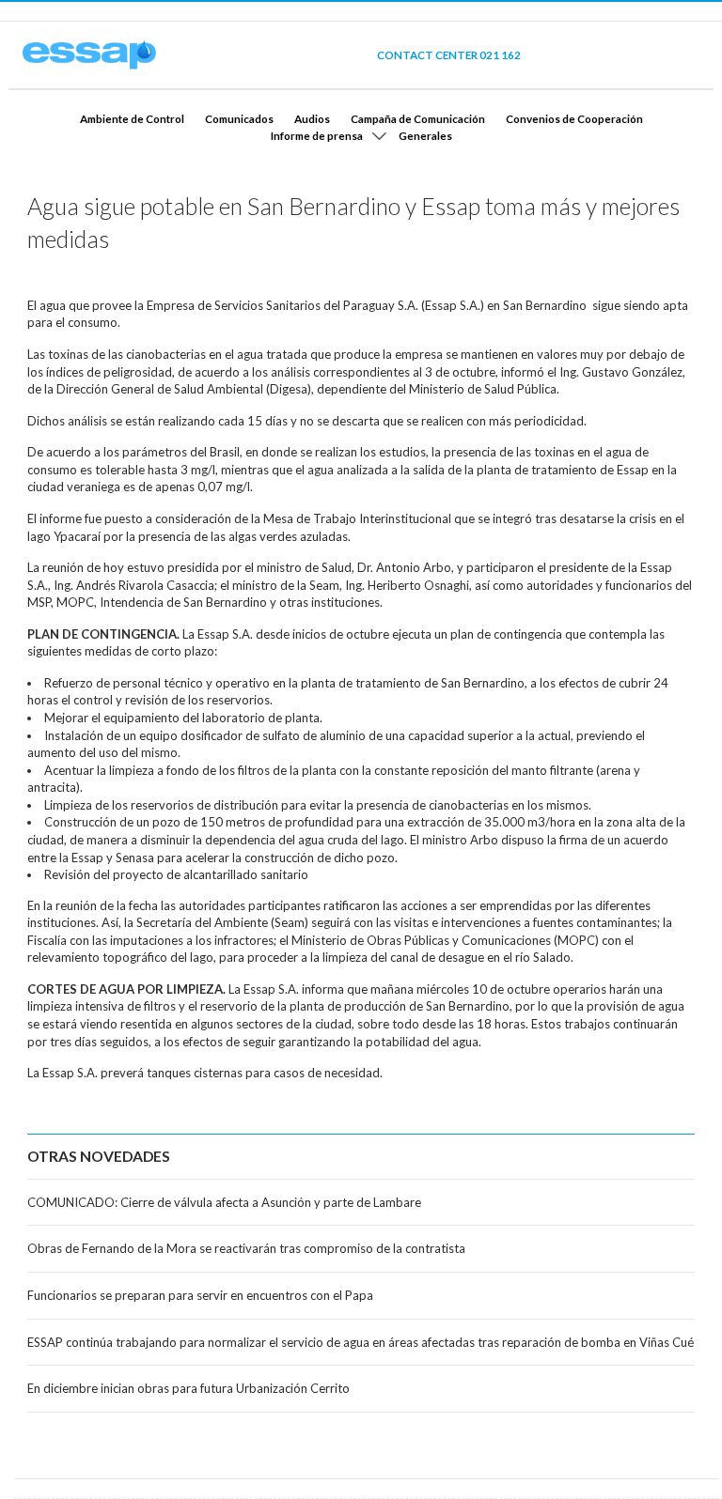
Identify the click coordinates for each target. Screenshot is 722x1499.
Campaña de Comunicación (418, 118)
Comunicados (239, 118)
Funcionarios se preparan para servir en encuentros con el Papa (200, 1295)
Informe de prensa (317, 135)
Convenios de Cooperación (574, 118)
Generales (425, 135)
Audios (312, 118)
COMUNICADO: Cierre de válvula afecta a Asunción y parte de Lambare (224, 1202)
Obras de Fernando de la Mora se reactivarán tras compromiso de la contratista (246, 1248)
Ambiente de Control (132, 118)
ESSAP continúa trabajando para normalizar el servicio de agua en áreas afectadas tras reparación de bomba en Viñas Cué (360, 1342)
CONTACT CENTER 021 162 (449, 54)
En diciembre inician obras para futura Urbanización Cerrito (188, 1388)
